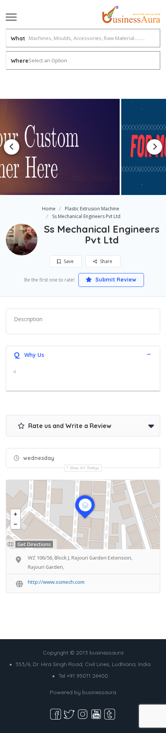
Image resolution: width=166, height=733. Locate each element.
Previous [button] (11, 146)
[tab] (83, 354)
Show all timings (84, 468)
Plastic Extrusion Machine (92, 208)
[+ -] (83, 514)
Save (68, 261)
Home (49, 208)
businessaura (99, 692)
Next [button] (154, 146)
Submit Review (115, 279)
